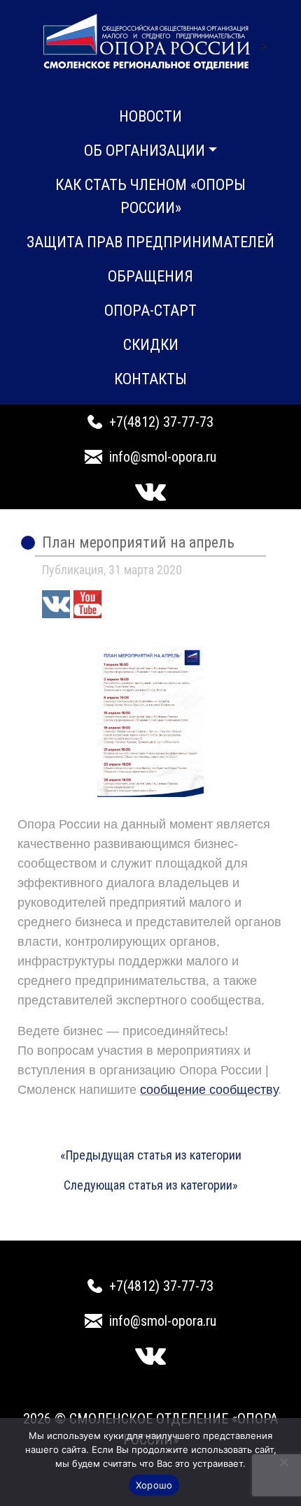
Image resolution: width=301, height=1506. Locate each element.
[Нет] (283, 1462)
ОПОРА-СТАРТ (150, 310)
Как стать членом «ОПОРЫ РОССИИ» (150, 196)
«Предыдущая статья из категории (150, 1155)
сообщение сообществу (209, 1090)
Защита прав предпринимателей (150, 242)
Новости (150, 116)
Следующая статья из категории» (151, 1185)
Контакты (150, 379)
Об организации (144, 150)
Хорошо (154, 1485)
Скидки (150, 344)
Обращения (150, 276)
